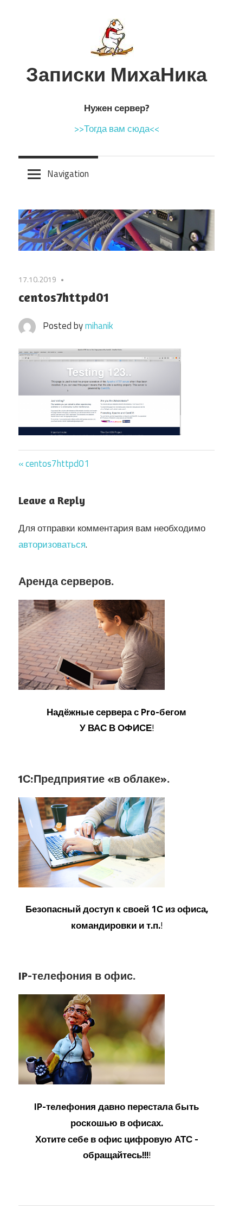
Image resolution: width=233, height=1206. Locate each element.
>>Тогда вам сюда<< (116, 129)
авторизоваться (52, 544)
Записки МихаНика (116, 74)
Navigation (68, 174)
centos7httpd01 (57, 463)
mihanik (99, 326)
